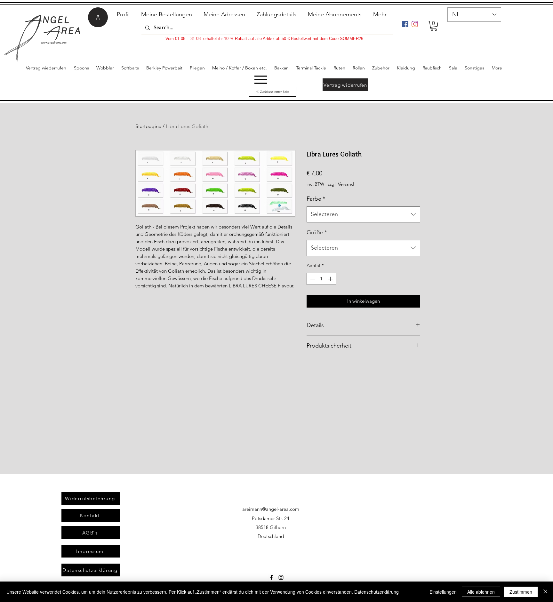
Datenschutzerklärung (376, 592)
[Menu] (260, 79)
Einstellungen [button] (443, 592)
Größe (317, 232)
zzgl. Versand (341, 184)
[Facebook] (405, 24)
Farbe (316, 198)
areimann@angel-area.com (270, 509)
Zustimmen (520, 592)
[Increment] (331, 279)
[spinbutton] (321, 279)
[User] (98, 17)
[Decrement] (312, 279)
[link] (434, 26)
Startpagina (148, 126)
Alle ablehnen (481, 592)
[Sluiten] (545, 592)
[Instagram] (415, 24)
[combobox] (363, 214)
